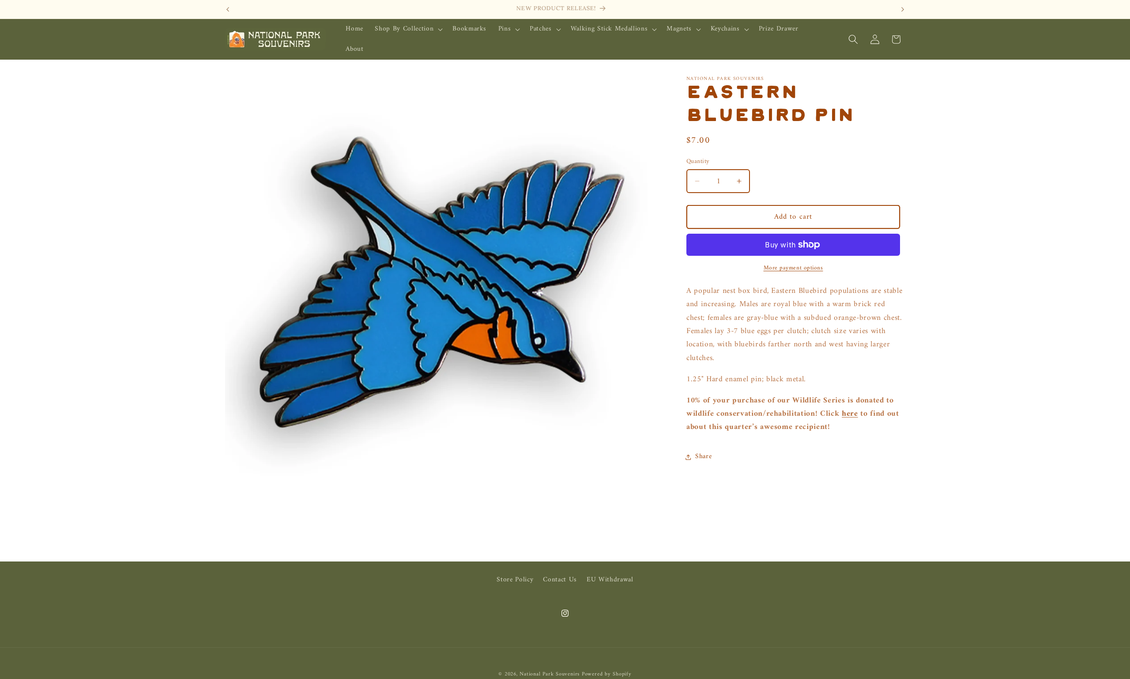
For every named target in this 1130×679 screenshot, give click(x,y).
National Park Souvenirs (550, 674)
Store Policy (515, 580)
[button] (408, 29)
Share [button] (703, 457)
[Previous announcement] (227, 9)
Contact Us (560, 580)
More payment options (793, 268)
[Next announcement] (902, 9)
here (850, 414)
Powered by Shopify (607, 674)
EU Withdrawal (610, 580)
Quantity (698, 162)
